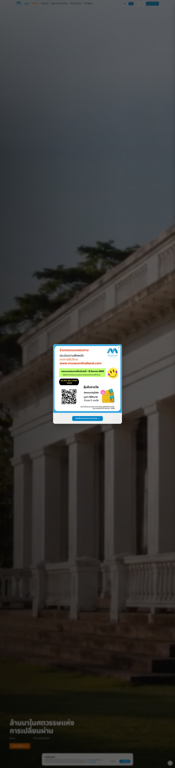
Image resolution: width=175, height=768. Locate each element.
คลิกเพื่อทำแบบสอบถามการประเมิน (86, 418)
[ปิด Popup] (119, 347)
